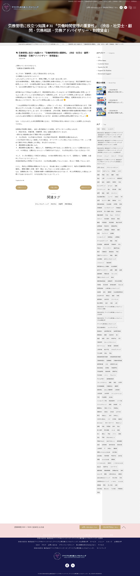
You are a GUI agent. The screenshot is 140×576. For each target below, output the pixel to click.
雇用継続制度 (110, 379)
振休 (103, 182)
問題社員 (106, 274)
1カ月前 (113, 488)
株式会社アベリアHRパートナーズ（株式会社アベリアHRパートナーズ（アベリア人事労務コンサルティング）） (109, 162)
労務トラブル (107, 408)
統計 (106, 303)
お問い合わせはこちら (94, 7)
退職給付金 (115, 470)
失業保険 (106, 456)
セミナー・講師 (106, 200)
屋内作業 (119, 445)
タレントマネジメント (110, 342)
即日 (98, 415)
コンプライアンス (112, 327)
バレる (113, 430)
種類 (105, 474)
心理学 (120, 382)
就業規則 (119, 178)
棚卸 (112, 175)
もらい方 (99, 474)
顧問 (98, 193)
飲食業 (115, 404)
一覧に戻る (54, 187)
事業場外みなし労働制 (103, 266)
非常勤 (115, 204)
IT (104, 448)
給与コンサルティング (110, 259)
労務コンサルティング (103, 277)
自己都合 (114, 452)
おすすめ (118, 412)
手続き (99, 248)
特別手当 (113, 338)
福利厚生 (99, 390)
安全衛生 (118, 211)
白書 (111, 303)
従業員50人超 (113, 364)
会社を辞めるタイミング (103, 478)
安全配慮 (99, 244)
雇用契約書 (100, 364)
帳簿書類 (119, 441)
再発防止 (116, 408)
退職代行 (99, 412)
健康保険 (99, 470)
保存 (98, 445)
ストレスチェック (102, 404)
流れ (98, 437)
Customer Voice (103, 64)
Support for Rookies (104, 70)
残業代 (108, 182)
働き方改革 (119, 222)
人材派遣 (117, 390)
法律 (116, 485)
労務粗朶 (104, 251)
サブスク (117, 215)
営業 (116, 186)
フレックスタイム (102, 382)
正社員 (112, 412)
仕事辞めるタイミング (103, 481)
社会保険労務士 (101, 197)
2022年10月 (100, 295)
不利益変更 (100, 371)
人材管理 (106, 393)
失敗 (103, 426)
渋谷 (98, 129)
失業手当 (105, 467)
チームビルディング (102, 241)
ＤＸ (119, 200)
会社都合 (99, 456)
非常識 (114, 419)
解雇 (98, 222)
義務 (105, 335)
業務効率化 (114, 226)
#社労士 (53, 204)
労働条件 (113, 244)
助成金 (113, 171)
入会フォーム (105, 171)
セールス (110, 186)
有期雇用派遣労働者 (115, 357)
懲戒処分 (99, 331)
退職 (98, 459)
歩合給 (111, 397)
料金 (109, 434)
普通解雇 (109, 360)
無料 (108, 193)
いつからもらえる (118, 463)
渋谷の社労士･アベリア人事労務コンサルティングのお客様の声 (109, 319)
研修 (111, 255)
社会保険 (109, 204)
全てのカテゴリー (104, 57)
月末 (121, 478)
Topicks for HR (20, 180)
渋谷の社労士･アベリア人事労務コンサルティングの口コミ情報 (109, 308)
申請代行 (106, 226)
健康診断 (106, 244)
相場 (119, 434)
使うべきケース (109, 423)
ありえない (100, 423)
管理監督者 (100, 288)
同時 (104, 485)
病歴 (103, 338)
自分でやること (111, 441)
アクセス (120, 156)
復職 (110, 382)
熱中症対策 (112, 445)
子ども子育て (100, 379)
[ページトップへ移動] (124, 527)
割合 (118, 426)
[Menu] (134, 7)
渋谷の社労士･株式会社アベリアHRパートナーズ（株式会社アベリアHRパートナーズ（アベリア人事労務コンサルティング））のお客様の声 (110, 150)
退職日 (120, 474)
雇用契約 (99, 299)
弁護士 (106, 412)
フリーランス (114, 299)
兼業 (116, 270)
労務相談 (106, 230)
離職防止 (99, 408)
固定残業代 (112, 401)
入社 (106, 364)
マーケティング (101, 189)
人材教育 (99, 448)
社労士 (104, 129)
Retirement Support (104, 74)
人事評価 (99, 349)
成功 (104, 292)
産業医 (107, 368)
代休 (119, 182)
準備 (103, 175)
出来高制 (99, 259)
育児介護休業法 (101, 327)
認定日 (109, 463)
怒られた (106, 488)
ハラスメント (100, 263)
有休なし (116, 415)
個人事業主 (100, 303)
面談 (115, 382)
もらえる (120, 481)
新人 (108, 175)
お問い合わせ (100, 167)
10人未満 (99, 353)
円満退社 (120, 488)
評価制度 (99, 208)
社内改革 (99, 230)
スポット (99, 219)
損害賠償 (116, 346)
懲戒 (118, 219)
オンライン (114, 193)
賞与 (108, 338)
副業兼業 (99, 274)
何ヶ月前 (110, 485)
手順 (103, 437)
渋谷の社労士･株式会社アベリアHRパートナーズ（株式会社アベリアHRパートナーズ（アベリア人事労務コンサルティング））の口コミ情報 (110, 135)
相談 (103, 193)
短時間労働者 (117, 331)
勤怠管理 (109, 263)
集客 (121, 204)
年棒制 (99, 285)
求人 (119, 244)
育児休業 (105, 285)
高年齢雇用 (113, 285)
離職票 (109, 292)
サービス (99, 156)
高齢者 (115, 448)
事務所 (113, 230)
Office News (102, 60)
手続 (117, 251)
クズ (109, 419)
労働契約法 (109, 386)
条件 (122, 470)
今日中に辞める (101, 419)
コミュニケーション (116, 393)
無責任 (120, 419)
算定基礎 (111, 222)
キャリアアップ (101, 186)
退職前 (113, 459)
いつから (113, 481)
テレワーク (105, 233)
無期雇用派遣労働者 (102, 357)
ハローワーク (113, 467)
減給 (111, 241)
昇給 (110, 353)
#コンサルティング (42, 204)
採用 (98, 200)
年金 (106, 215)
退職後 (99, 485)
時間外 (114, 182)
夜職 (110, 404)
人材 (116, 303)
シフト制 (119, 401)
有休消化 (99, 488)
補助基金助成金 (101, 281)
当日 (110, 415)
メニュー (106, 156)
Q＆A (98, 171)
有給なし (104, 415)
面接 (98, 338)
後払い (104, 434)
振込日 (99, 467)
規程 (98, 182)
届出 (105, 353)
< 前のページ (21, 187)
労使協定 (118, 208)
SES (119, 338)
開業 (98, 175)
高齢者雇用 (100, 215)
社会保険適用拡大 (118, 292)
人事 (103, 178)
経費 (111, 270)
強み (98, 178)
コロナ (119, 171)
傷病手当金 (117, 248)
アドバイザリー (107, 248)
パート (106, 375)
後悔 (98, 426)
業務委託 (99, 335)
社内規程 (106, 219)
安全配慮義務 (100, 386)
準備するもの (100, 441)
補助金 (114, 200)
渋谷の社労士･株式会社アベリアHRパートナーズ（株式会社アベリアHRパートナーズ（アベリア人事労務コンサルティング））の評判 (110, 142)
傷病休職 (107, 371)
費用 (116, 255)
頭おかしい (119, 423)
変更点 (108, 295)
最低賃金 (111, 251)
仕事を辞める (112, 474)
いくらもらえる (101, 463)
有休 (98, 233)
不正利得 (99, 375)
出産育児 (106, 299)
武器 (117, 175)
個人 (109, 189)
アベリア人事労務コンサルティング (106, 324)
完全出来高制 (118, 281)
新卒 (114, 426)
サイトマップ (101, 548)
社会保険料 (114, 266)
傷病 (113, 295)
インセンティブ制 (102, 401)
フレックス (114, 274)
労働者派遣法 (100, 360)
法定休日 (111, 335)
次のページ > (85, 187)
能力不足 (106, 349)
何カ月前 (114, 478)
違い (117, 335)
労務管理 (99, 342)
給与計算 (99, 211)
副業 (121, 270)
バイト (114, 434)
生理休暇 (104, 445)
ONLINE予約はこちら (110, 7)
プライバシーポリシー (112, 167)
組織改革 (110, 281)
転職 (118, 430)
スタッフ (113, 156)
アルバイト (113, 375)
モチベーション (101, 346)
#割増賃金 (68, 204)
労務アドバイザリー (102, 255)
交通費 (112, 233)
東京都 (114, 189)
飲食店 (113, 219)
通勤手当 (114, 371)
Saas (111, 215)
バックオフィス (111, 178)
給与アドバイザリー (102, 270)
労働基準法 (114, 368)
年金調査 (104, 397)
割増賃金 (110, 237)
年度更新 (104, 222)
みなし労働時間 (108, 390)
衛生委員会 (100, 368)
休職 (118, 295)
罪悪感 (108, 426)
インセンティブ (101, 237)
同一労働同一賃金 (109, 211)
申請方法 (113, 456)
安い (98, 434)
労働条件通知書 (118, 360)
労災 (98, 397)
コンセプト (111, 129)
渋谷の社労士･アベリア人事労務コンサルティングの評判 (109, 313)
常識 (98, 492)
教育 (98, 251)
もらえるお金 (105, 459)
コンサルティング (109, 208)
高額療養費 (107, 470)
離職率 (116, 386)
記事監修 (99, 226)
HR (121, 197)
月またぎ (120, 285)
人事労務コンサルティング (112, 288)
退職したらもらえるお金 (103, 452)
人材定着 (99, 393)
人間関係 (117, 237)
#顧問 (61, 204)
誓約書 (109, 346)
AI (120, 404)
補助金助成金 (100, 204)
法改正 (116, 197)
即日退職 (106, 430)
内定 (116, 241)
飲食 (112, 277)
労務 (119, 189)
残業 (118, 230)
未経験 (99, 292)
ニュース (110, 197)
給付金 (120, 456)
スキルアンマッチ (116, 349)
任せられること (111, 437)
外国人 (109, 448)
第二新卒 (99, 430)
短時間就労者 (107, 331)
